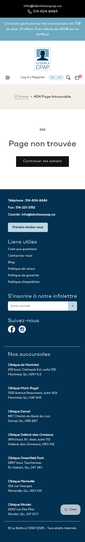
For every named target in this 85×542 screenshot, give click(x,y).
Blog (11, 262)
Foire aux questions (22, 249)
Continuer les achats (42, 161)
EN (59, 77)
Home (23, 97)
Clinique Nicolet (19, 504)
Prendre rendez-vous (27, 227)
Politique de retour (21, 268)
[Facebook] (11, 329)
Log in (25, 77)
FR (52, 77)
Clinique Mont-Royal (23, 388)
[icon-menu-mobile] (7, 77)
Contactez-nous (20, 255)
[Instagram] (22, 329)
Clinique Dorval (19, 411)
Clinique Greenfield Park (26, 458)
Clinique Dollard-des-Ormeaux (30, 434)
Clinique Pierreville (21, 481)
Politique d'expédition (24, 282)
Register (38, 77)
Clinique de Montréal (23, 365)
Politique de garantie (23, 275)
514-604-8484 (45, 11)
